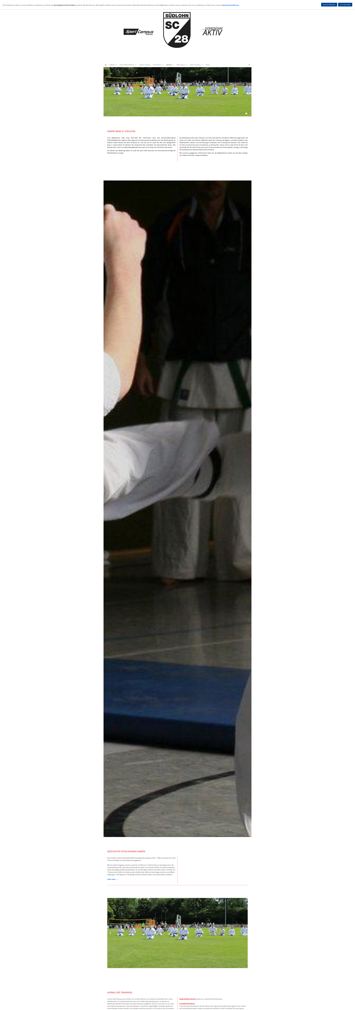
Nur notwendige (329, 5)
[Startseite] (106, 64)
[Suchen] (249, 64)
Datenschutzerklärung (230, 5)
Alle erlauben (345, 5)
